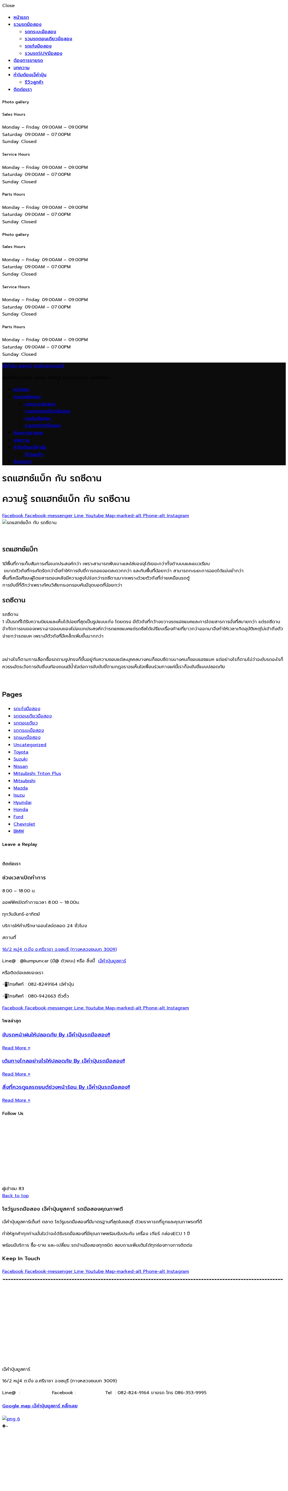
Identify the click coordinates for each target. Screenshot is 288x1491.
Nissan (21, 766)
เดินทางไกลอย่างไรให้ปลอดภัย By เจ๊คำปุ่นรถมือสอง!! (63, 1061)
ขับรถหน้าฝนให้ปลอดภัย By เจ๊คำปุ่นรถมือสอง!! (56, 1035)
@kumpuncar (36, 1392)
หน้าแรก (21, 17)
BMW (19, 831)
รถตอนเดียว (26, 723)
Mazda (21, 788)
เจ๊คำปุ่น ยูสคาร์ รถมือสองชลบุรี (33, 366)
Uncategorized (30, 744)
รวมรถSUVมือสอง (43, 53)
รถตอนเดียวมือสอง (33, 716)
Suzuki (21, 759)
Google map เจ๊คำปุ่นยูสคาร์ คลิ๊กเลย (40, 1406)
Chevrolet (24, 824)
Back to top (15, 1195)
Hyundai (23, 802)
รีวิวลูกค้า (34, 82)
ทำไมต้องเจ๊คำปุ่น (30, 74)
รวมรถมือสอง (28, 24)
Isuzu (19, 795)
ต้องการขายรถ (28, 60)
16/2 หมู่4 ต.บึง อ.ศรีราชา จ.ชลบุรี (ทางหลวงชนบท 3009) (59, 949)
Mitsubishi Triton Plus (37, 773)
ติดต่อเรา (23, 89)
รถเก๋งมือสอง (38, 46)
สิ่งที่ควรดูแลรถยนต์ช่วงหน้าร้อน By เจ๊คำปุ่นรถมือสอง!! (66, 1087)
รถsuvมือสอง (27, 737)
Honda (21, 809)
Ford (18, 816)
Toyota (21, 752)
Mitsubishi (24, 780)
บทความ (22, 67)
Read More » (16, 1048)
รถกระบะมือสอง (40, 31)
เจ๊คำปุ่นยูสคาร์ (112, 961)
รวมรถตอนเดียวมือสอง (48, 38)
